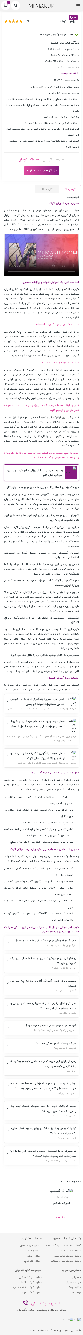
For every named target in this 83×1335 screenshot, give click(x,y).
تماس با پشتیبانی (45, 1303)
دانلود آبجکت (73, 1287)
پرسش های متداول (31, 1245)
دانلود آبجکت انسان (31, 1282)
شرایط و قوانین (33, 1251)
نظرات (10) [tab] (46, 189)
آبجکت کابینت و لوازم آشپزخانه (63, 1245)
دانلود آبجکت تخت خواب (27, 1287)
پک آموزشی (61, 1197)
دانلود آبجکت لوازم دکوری (67, 1256)
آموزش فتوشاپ (33, 1261)
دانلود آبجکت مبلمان (69, 1251)
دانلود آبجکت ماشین (30, 1277)
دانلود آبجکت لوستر (30, 1292)
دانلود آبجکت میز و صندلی (66, 1261)
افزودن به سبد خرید (39, 171)
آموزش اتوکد (71, 298)
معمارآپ (76, 1277)
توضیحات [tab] (70, 189)
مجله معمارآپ (73, 1282)
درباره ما (76, 1292)
